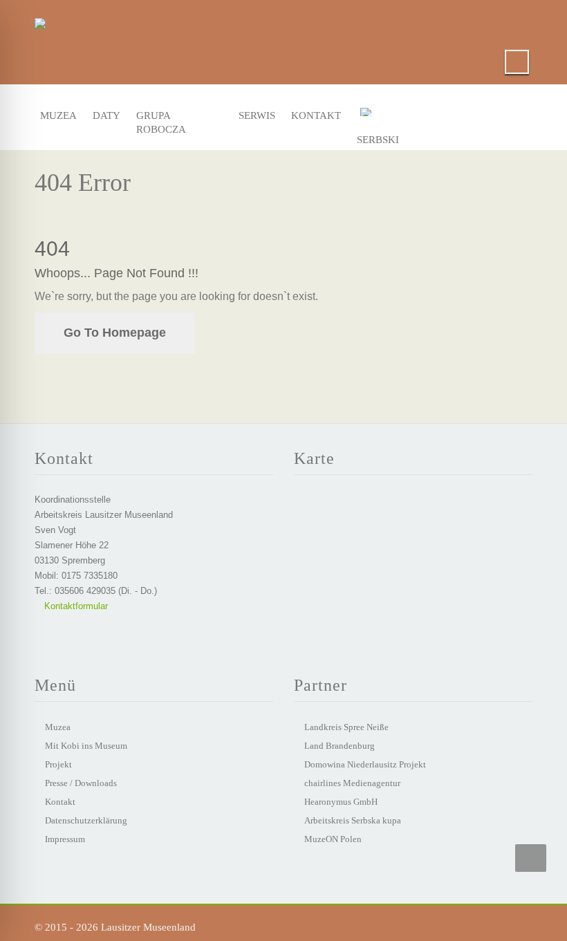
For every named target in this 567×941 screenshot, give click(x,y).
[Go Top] (530, 858)
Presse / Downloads (81, 783)
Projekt (58, 764)
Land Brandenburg (339, 745)
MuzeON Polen (333, 839)
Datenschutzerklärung (86, 820)
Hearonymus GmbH (341, 801)
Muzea (56, 115)
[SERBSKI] (385, 115)
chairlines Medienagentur (352, 783)
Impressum (65, 839)
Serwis (255, 115)
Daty (105, 115)
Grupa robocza (161, 119)
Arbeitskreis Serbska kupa (352, 820)
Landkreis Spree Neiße (346, 727)
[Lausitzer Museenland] (40, 20)
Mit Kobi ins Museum (86, 745)
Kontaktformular (74, 606)
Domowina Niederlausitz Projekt (365, 764)
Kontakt (312, 115)
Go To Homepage (115, 332)
